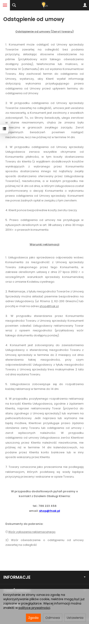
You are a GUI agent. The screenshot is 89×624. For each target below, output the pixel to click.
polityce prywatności (34, 608)
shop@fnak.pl (49, 306)
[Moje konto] (85, 5)
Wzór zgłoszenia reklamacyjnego (32, 532)
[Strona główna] (44, 5)
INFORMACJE (16, 577)
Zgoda (33, 618)
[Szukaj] (14, 5)
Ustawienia (75, 618)
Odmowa (52, 618)
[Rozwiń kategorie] (5, 5)
